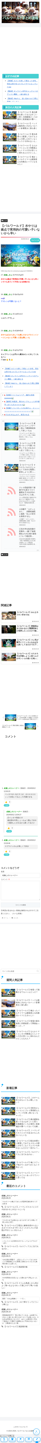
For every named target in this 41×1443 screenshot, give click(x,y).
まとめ (5, 220)
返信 (7, 805)
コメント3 (35, 240)
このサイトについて (20, 1427)
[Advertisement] (20, 53)
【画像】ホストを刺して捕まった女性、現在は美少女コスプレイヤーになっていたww (22, 84)
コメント (5, 879)
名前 (2, 871)
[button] (38, 971)
